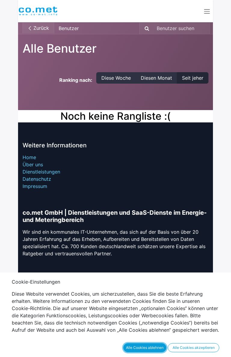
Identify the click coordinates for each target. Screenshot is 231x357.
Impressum (35, 186)
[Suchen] (145, 28)
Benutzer (69, 28)
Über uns (33, 165)
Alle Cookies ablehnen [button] (145, 347)
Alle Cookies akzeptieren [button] (194, 347)
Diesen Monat (156, 78)
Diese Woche (116, 78)
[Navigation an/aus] (207, 11)
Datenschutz (37, 179)
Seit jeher (192, 78)
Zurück (40, 28)
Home (29, 157)
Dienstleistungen (41, 172)
